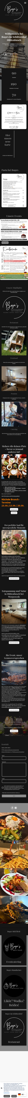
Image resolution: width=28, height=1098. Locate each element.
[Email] (15, 807)
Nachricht (4, 762)
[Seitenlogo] (14, 11)
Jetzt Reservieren (14, 509)
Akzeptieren (6, 1096)
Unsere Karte (14, 512)
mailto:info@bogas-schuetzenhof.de (11, 749)
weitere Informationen (14, 578)
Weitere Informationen (14, 642)
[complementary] (21, 1094)
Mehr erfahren (5, 242)
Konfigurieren (6, 1092)
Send (14, 796)
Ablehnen (14, 1096)
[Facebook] (12, 807)
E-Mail (3, 778)
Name (3, 755)
